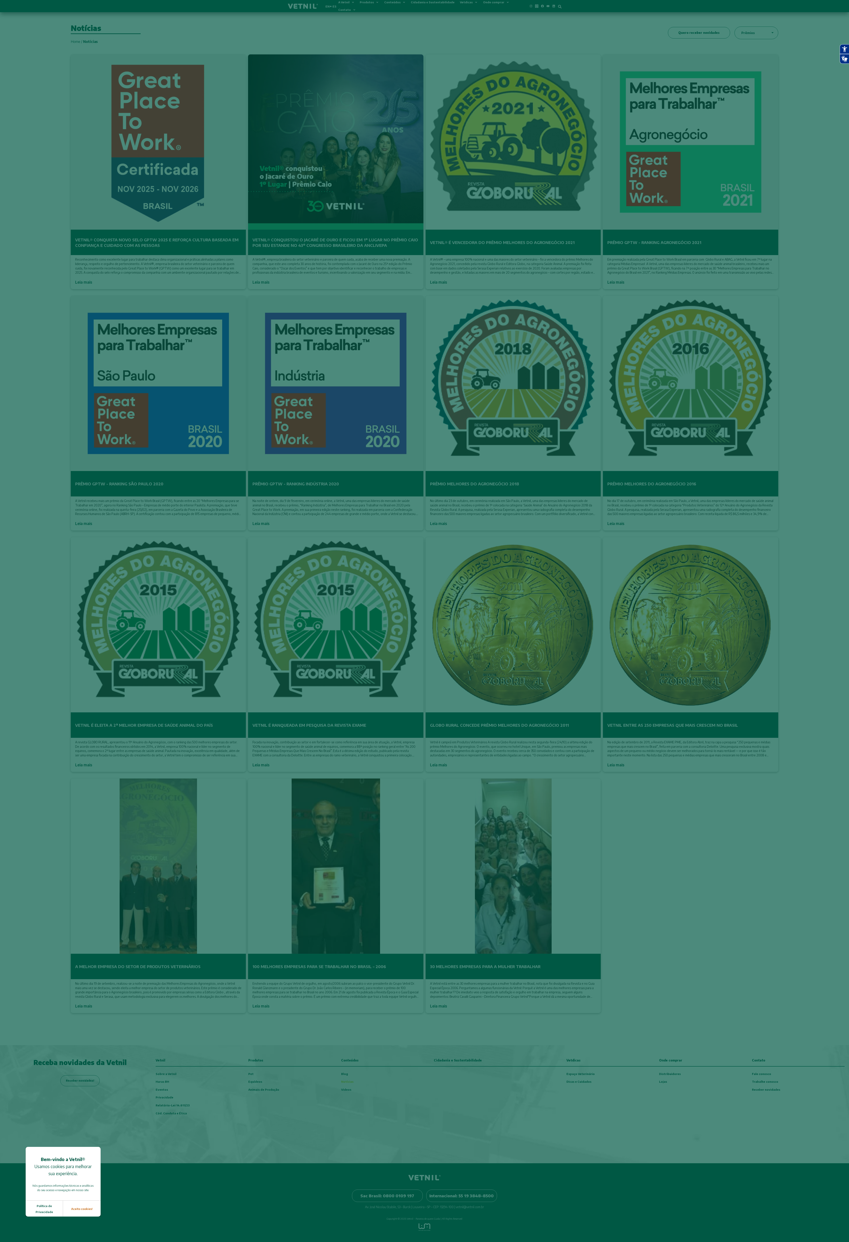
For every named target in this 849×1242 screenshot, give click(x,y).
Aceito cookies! (82, 1209)
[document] (424, 621)
